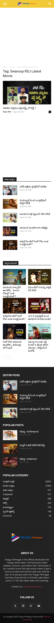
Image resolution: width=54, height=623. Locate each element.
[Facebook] (15, 606)
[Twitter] (31, 606)
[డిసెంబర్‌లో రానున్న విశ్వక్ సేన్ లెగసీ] (39, 277)
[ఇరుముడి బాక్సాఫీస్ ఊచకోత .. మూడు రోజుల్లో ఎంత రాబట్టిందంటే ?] (14, 277)
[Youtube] (39, 606)
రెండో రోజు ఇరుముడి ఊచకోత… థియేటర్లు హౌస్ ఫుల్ (12, 344)
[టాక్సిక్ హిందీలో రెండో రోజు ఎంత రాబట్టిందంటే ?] (10, 245)
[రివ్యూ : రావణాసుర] (10, 463)
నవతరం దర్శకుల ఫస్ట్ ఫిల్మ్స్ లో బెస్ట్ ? (19, 108)
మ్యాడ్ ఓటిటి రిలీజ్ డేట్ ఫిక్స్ (33, 445)
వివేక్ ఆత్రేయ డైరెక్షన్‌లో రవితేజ (33, 186)
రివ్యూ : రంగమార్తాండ (29, 431)
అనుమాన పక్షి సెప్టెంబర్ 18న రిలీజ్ (35, 214)
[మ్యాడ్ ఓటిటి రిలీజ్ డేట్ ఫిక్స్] (10, 449)
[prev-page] (4, 254)
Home (5, 67)
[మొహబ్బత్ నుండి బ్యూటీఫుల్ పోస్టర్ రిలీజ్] (10, 204)
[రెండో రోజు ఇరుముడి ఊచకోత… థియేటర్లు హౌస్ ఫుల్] (14, 331)
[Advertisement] (27, 36)
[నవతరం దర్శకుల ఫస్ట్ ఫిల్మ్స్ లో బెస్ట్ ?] (27, 92)
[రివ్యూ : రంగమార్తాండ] (10, 435)
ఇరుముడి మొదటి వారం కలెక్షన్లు (34, 227)
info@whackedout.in (33, 586)
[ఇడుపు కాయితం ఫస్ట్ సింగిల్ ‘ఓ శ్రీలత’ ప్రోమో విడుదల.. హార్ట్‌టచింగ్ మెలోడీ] (39, 331)
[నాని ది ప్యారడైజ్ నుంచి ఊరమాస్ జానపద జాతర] (39, 305)
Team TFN (7, 112)
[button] (5, 4)
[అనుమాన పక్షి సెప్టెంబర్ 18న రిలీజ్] (10, 217)
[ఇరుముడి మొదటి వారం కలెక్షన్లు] (10, 231)
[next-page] (9, 254)
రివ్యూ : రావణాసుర (28, 459)
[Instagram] (23, 606)
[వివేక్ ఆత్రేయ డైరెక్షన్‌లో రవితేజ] (10, 190)
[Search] (50, 4)
